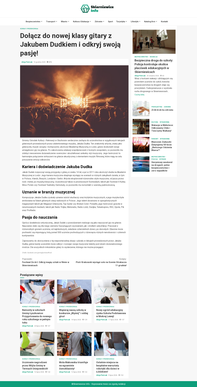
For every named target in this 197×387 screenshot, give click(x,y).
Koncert (155, 139)
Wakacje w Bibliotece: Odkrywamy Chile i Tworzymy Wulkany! (141, 126)
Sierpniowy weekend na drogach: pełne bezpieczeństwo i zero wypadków (141, 164)
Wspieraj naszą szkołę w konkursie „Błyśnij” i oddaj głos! (74, 292)
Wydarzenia (164, 122)
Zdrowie (98, 21)
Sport (110, 21)
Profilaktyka (157, 107)
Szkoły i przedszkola (29, 28)
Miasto (64, 21)
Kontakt (164, 21)
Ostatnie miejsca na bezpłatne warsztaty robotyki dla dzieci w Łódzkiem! (111, 344)
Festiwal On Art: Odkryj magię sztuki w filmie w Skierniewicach (45, 262)
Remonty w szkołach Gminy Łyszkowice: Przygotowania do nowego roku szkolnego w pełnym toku (37, 292)
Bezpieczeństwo (33, 21)
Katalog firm (149, 21)
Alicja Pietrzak (27, 62)
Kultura (154, 122)
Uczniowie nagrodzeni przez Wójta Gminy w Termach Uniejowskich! (37, 344)
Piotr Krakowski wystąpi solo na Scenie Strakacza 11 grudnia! (101, 262)
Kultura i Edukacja (81, 21)
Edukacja (153, 57)
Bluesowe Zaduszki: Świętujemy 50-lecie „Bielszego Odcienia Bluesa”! (141, 144)
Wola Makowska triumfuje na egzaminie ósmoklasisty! (74, 344)
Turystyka (120, 21)
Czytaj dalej (139, 95)
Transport (50, 21)
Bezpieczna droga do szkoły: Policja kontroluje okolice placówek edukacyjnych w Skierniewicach (154, 42)
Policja (154, 159)
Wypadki (162, 159)
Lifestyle (134, 21)
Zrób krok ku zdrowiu (141, 108)
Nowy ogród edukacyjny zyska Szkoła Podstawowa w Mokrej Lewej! (111, 292)
